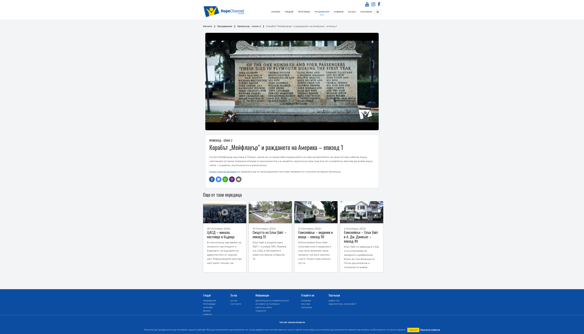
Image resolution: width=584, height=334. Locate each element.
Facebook (306, 301)
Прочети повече (430, 329)
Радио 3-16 (334, 301)
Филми (206, 311)
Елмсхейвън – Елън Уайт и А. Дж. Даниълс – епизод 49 (361, 236)
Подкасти (260, 311)
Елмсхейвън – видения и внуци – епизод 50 (315, 234)
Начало (275, 12)
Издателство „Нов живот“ (343, 304)
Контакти (366, 12)
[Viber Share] (232, 179)
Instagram (306, 307)
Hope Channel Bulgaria (222, 171)
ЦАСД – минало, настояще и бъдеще (221, 234)
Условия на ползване (267, 304)
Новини (339, 12)
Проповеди (209, 304)
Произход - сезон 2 (249, 26)
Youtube (305, 304)
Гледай (289, 12)
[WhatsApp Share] (225, 179)
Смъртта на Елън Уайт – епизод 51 (270, 234)
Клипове (208, 307)
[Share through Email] (239, 179)
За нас (352, 12)
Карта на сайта (263, 307)
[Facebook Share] (212, 179)
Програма (304, 12)
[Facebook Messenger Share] (218, 179)
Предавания (322, 12)
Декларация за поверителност (272, 301)
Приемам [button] (413, 330)
